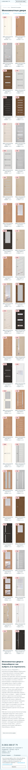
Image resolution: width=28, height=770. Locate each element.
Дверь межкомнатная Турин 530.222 (8, 598)
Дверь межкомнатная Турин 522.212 (20, 491)
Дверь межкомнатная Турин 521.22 (8, 491)
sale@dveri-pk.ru (6, 752)
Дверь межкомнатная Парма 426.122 (20, 91)
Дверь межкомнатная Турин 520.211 (20, 544)
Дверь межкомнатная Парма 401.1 (20, 37)
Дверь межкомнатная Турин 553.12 (8, 384)
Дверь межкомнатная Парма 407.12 (20, 117)
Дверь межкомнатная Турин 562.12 (8, 91)
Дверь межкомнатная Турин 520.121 (8, 651)
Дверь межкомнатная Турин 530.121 (20, 384)
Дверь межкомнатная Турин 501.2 (20, 304)
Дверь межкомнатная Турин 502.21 (20, 224)
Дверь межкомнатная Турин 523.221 (8, 544)
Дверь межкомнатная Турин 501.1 (8, 37)
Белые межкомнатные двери (9, 733)
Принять (14, 766)
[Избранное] (23, 4)
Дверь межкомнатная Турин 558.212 (20, 411)
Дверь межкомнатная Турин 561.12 (8, 64)
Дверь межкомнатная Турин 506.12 (8, 144)
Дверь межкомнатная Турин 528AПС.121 (20, 357)
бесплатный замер (20, 1)
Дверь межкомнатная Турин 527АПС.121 (20, 651)
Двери (9, 7)
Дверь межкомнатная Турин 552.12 (8, 464)
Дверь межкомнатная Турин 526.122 (8, 171)
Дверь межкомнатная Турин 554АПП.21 (20, 464)
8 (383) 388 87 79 (6, 1)
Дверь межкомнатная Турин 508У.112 (8, 331)
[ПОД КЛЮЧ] (2, 7)
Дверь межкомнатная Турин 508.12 (20, 64)
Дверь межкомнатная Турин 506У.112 (20, 277)
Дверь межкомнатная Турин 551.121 (8, 624)
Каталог (5, 7)
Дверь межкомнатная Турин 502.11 (8, 277)
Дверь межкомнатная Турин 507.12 (8, 197)
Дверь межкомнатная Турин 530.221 (20, 598)
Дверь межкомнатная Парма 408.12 (8, 117)
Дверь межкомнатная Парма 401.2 (8, 304)
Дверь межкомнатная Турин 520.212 (8, 411)
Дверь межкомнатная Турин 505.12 (20, 144)
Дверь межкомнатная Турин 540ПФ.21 (8, 251)
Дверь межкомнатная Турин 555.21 (20, 624)
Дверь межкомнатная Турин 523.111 (20, 518)
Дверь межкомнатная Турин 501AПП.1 (8, 357)
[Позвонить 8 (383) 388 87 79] (20, 4)
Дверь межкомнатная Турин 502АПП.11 (8, 224)
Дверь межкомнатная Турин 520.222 (8, 571)
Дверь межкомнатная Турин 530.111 (8, 438)
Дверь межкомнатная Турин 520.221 (8, 518)
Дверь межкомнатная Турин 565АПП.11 (20, 197)
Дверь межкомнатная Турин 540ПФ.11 (20, 251)
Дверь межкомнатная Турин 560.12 (20, 171)
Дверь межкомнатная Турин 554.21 (20, 571)
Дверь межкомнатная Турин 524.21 (20, 438)
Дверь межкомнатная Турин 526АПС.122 (20, 331)
